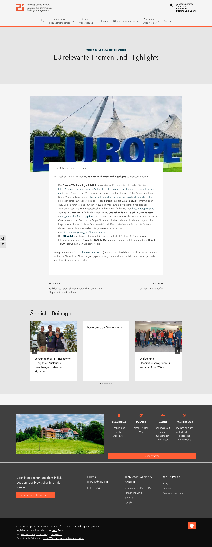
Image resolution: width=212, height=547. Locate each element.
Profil (39, 20)
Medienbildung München (34, 534)
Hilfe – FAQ (93, 488)
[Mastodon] (192, 525)
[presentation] (53, 336)
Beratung (101, 21)
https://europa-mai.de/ (143, 208)
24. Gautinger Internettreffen (148, 286)
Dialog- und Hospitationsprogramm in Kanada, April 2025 (155, 363)
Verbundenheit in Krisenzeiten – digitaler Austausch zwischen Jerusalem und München (53, 365)
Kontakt (128, 502)
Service (168, 21)
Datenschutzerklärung (173, 493)
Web (54, 530)
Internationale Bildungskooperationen (106, 50)
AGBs (165, 483)
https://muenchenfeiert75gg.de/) (76, 216)
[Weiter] (177, 350)
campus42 (56, 534)
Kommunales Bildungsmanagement (60, 21)
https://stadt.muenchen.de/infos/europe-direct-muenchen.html (120, 197)
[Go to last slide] (34, 350)
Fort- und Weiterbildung (86, 21)
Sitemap (129, 497)
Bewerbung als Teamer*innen (105, 327)
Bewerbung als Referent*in (138, 488)
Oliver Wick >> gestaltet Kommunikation (63, 538)
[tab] (100, 383)
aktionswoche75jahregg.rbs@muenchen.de (83, 232)
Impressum (167, 488)
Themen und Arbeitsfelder (149, 21)
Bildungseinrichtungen (124, 21)
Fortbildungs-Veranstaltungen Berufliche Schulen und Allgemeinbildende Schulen (75, 288)
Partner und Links (133, 492)
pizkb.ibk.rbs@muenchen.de (89, 252)
